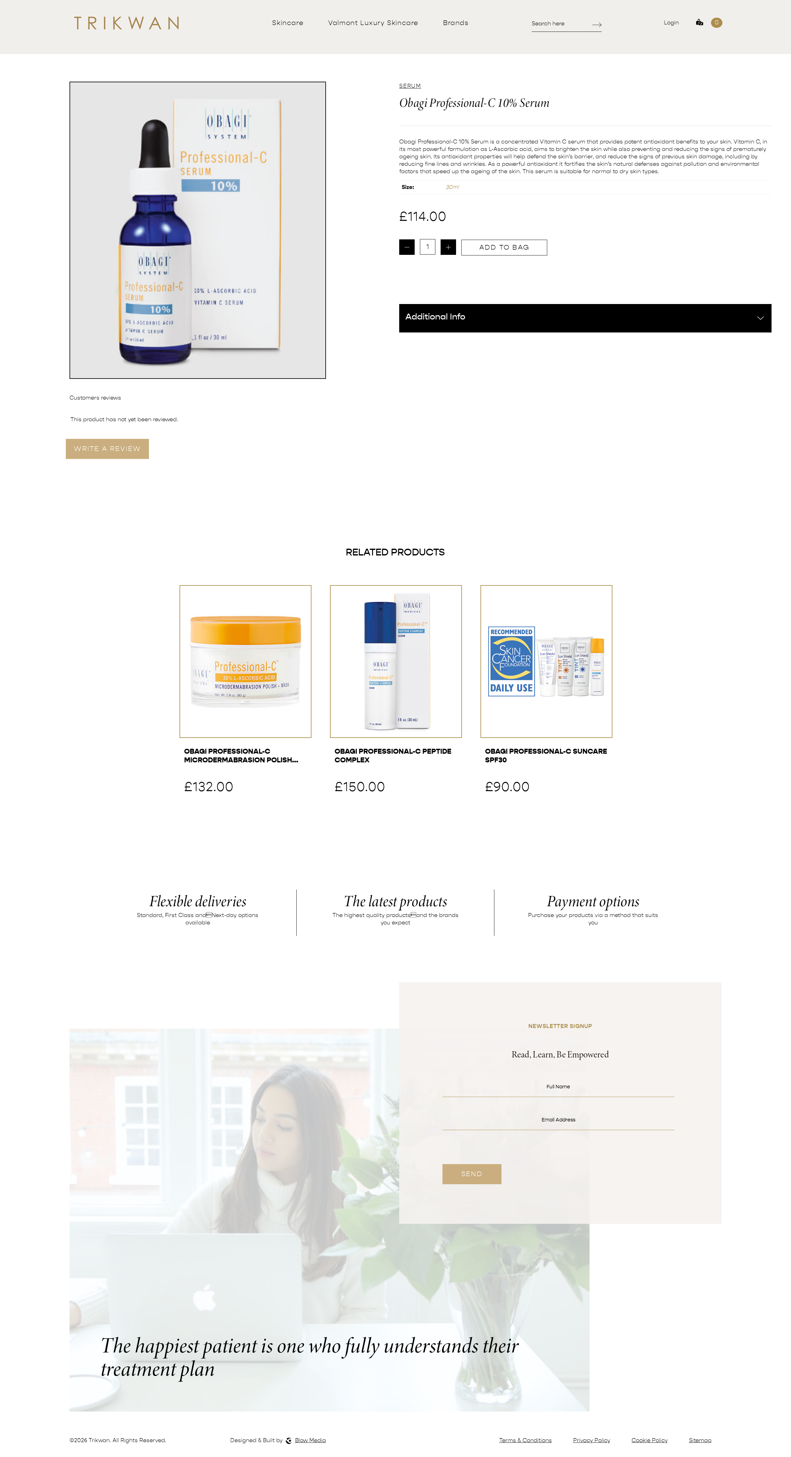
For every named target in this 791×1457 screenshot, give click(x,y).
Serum (410, 86)
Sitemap (700, 1440)
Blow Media (310, 1440)
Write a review (107, 449)
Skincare (287, 23)
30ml (452, 187)
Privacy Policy (591, 1440)
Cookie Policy (650, 1440)
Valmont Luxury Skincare (373, 23)
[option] (198, 230)
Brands (456, 23)
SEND (472, 1174)
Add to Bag (504, 247)
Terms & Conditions (525, 1440)
